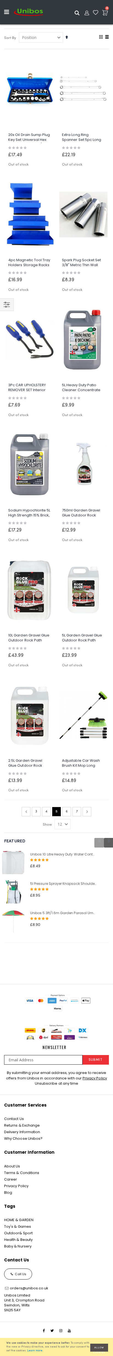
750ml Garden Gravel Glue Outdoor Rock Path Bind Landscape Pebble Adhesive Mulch (83, 513)
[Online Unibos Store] (28, 12)
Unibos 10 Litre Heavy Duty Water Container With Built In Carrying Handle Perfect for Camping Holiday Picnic (63, 854)
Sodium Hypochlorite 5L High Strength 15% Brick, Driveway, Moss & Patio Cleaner (29, 513)
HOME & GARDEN (18, 1220)
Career (10, 1179)
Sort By (10, 38)
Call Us (20, 1274)
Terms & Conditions (21, 1172)
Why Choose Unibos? (23, 1138)
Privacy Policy (95, 1078)
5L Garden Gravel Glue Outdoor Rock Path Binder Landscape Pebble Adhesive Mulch (83, 638)
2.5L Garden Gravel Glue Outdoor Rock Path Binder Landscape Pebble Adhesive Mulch (29, 763)
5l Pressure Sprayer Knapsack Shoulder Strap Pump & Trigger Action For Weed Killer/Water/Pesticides (63, 884)
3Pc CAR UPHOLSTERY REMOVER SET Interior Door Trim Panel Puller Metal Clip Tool (27, 388)
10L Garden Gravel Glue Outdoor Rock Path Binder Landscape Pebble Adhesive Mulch (29, 638)
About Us (12, 1166)
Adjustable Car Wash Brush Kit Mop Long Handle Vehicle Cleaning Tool (81, 763)
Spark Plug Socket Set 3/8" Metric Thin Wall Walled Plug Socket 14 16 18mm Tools (81, 263)
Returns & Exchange (22, 1125)
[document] (57, 1347)
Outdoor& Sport (18, 1233)
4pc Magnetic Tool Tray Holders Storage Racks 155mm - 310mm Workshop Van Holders (29, 263)
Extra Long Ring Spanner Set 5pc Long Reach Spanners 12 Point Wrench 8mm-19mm (81, 137)
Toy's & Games (17, 1226)
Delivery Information (22, 1132)
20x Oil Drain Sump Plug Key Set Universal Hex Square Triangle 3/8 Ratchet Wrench (29, 137)
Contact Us (14, 1118)
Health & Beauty (18, 1239)
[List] (107, 37)
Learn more (35, 1350)
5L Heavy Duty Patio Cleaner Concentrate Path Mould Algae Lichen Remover (81, 388)
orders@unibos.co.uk (28, 1288)
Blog (8, 1192)
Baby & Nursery (18, 1246)
